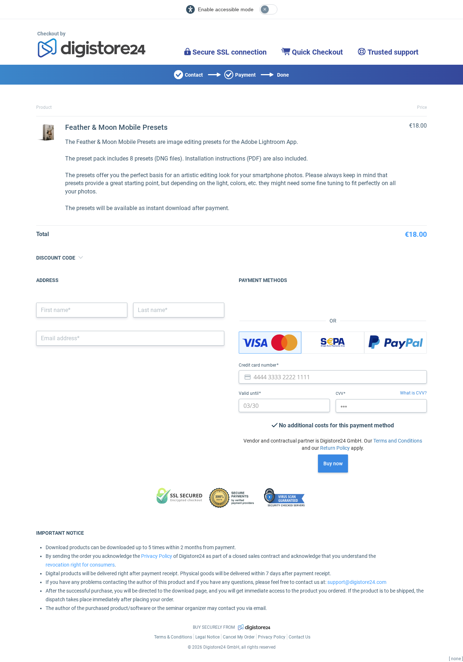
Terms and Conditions (397, 441)
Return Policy (335, 448)
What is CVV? (413, 393)
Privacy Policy (156, 556)
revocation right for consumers (80, 565)
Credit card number (258, 365)
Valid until (249, 393)
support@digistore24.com (356, 582)
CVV (340, 393)
